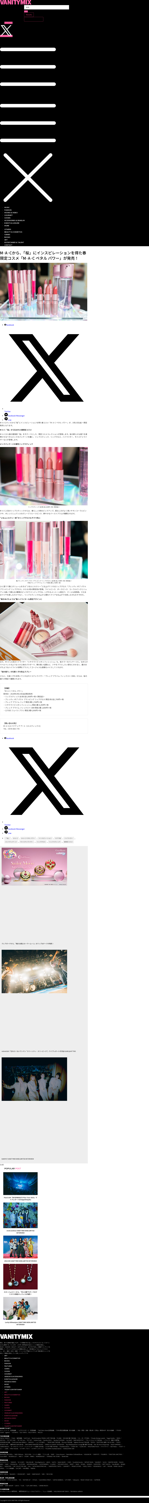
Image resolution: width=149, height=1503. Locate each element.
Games (6, 1369)
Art (5, 1355)
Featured (8, 1366)
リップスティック (54, 842)
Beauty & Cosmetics (12, 1358)
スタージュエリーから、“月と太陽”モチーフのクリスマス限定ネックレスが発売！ (20, 1293)
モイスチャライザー (26, 842)
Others (7, 1387)
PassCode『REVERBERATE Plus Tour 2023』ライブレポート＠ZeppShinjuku (20, 1198)
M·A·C (15, 838)
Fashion (7, 1363)
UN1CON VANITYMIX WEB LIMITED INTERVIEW (20, 1261)
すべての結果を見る (33, 19)
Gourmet (8, 1374)
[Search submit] (26, 11)
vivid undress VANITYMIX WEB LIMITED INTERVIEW (20, 1232)
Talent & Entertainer (13, 1389)
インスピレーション (45, 838)
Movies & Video (10, 1382)
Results (29, 15)
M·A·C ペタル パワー (28, 838)
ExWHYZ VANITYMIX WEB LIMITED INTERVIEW (18, 1159)
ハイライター (69, 838)
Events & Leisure (11, 1379)
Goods (7, 1371)
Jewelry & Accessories (13, 1376)
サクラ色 (58, 838)
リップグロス (41, 842)
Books (7, 1361)
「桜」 (7, 838)
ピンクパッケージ (11, 842)
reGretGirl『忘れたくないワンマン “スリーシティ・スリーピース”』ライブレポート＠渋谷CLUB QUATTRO (39, 1051)
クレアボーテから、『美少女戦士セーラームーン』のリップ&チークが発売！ (28, 943)
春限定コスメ (68, 842)
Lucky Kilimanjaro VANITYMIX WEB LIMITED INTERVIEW (20, 1323)
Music (6, 1384)
